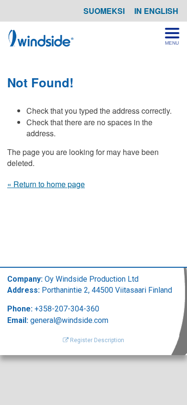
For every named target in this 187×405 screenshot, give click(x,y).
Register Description (96, 340)
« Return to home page (46, 184)
